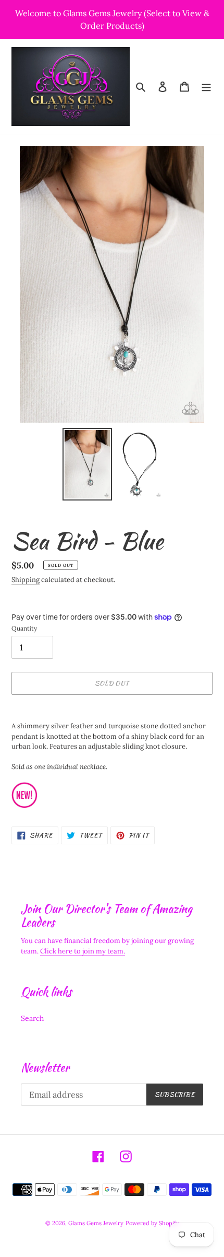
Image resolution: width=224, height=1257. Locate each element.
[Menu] (206, 87)
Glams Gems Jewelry (95, 1223)
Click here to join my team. (82, 951)
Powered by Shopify (152, 1223)
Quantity (24, 628)
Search (32, 1018)
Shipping (25, 579)
